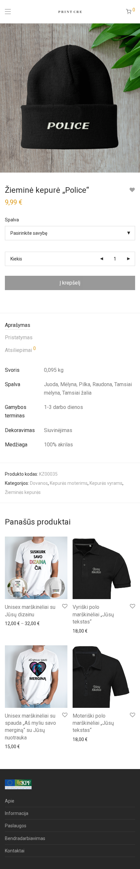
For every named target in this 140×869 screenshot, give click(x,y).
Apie (9, 801)
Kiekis (16, 258)
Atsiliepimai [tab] (20, 349)
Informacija (16, 813)
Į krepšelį (70, 283)
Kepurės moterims (69, 483)
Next (133, 98)
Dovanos (39, 483)
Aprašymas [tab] (17, 325)
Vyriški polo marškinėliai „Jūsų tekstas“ (93, 614)
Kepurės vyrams (106, 483)
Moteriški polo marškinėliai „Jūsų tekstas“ (93, 723)
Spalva (12, 219)
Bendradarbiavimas (25, 838)
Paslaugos (15, 825)
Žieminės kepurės (23, 492)
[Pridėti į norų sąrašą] (132, 190)
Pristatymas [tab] (19, 337)
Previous (6, 98)
